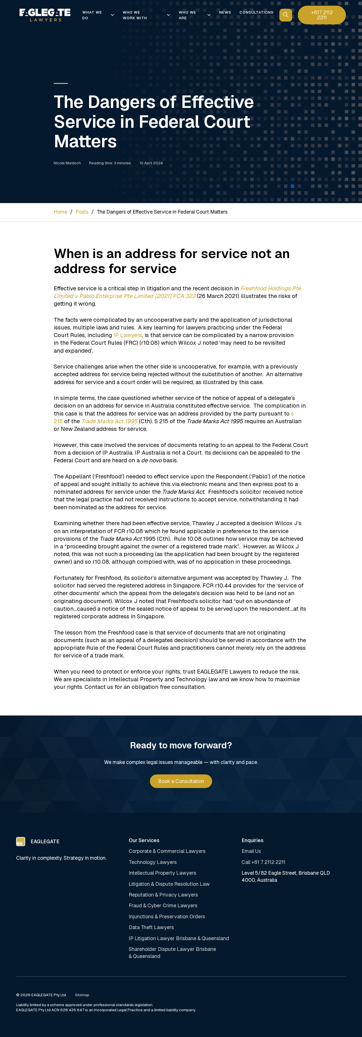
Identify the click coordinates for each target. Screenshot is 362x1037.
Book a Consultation (181, 781)
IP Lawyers (127, 335)
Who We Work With (135, 15)
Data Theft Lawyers (151, 927)
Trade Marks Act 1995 (109, 421)
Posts (82, 211)
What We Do (92, 15)
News (225, 12)
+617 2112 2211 (322, 15)
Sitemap (82, 995)
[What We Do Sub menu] (112, 15)
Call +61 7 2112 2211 (263, 862)
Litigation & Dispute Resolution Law (169, 884)
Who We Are (187, 15)
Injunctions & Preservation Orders (167, 916)
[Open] (285, 15)
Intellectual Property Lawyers (162, 873)
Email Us (251, 851)
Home (60, 211)
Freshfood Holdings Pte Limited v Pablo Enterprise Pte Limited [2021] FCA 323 (177, 292)
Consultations (257, 12)
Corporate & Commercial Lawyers (167, 851)
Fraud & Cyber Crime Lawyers (163, 905)
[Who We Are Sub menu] (209, 15)
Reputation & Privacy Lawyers (163, 894)
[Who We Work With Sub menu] (168, 15)
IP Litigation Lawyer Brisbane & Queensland (179, 938)
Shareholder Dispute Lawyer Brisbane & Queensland (172, 952)
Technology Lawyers (153, 862)
